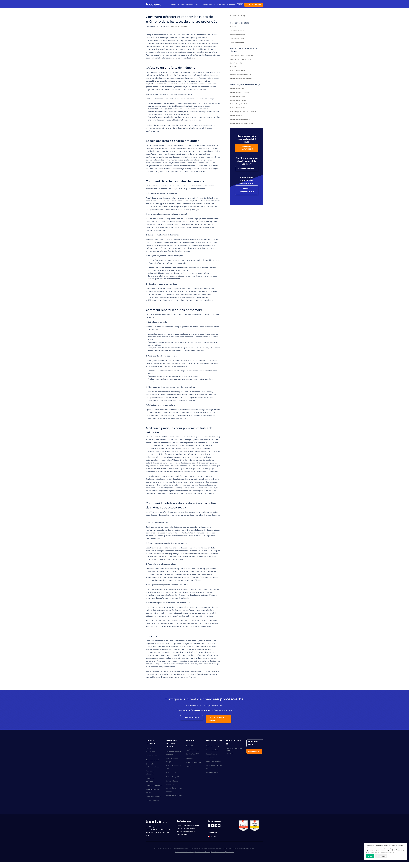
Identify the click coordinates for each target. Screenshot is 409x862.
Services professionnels (247, 190)
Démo (240, 5)
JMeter (188, 766)
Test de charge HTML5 (238, 100)
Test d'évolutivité (236, 63)
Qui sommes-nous (152, 800)
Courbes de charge (213, 746)
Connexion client (253, 743)
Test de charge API (172, 777)
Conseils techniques (237, 38)
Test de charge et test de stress (241, 78)
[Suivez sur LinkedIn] (216, 825)
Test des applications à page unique (243, 112)
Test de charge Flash (237, 96)
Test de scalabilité (172, 773)
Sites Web (189, 746)
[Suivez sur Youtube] (219, 825)
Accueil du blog (237, 16)
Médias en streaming (193, 762)
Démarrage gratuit (254, 5)
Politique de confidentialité (184, 852)
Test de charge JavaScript (239, 104)
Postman (189, 758)
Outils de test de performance (240, 59)
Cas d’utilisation (207, 5)
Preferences (381, 856)
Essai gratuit (254, 751)
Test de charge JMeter (174, 795)
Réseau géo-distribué (213, 761)
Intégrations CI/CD (212, 772)
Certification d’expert (153, 796)
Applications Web (192, 750)
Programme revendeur (154, 785)
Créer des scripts (212, 750)
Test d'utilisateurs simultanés (240, 74)
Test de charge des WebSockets (241, 123)
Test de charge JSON (237, 108)
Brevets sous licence (218, 852)
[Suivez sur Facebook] (209, 825)
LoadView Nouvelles (237, 31)
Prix (197, 5)
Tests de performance (178, 26)
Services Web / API (192, 754)
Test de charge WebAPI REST (240, 119)
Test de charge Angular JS (239, 92)
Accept (370, 856)
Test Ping (229, 753)
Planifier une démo (246, 168)
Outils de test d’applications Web (242, 55)
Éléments (220, 5)
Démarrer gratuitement (246, 147)
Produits (174, 5)
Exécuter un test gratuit (216, 719)
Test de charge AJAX (237, 71)
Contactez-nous (151, 756)
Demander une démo (153, 760)
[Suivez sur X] (212, 825)
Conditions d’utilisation (202, 852)
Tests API (233, 67)
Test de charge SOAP (237, 115)
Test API (233, 27)
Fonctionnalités (186, 5)
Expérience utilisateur (238, 42)
